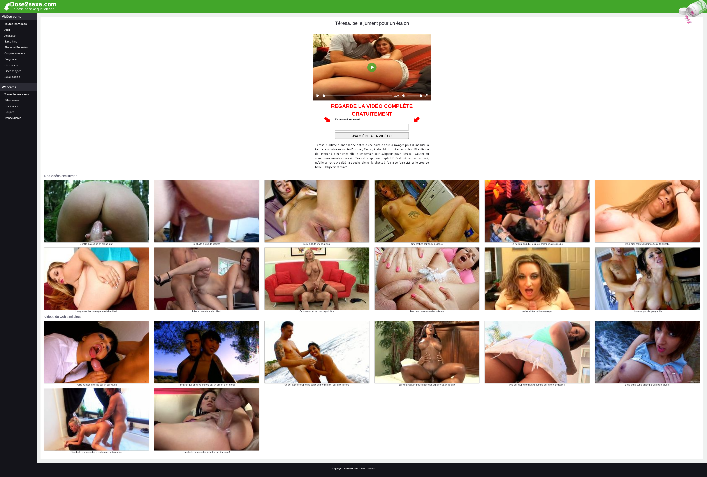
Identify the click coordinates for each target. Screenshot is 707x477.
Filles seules (11, 100)
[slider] (357, 96)
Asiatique (9, 35)
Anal (7, 29)
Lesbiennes (11, 106)
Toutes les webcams (16, 94)
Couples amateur (14, 53)
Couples (9, 112)
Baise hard (10, 41)
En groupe (10, 59)
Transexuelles (12, 117)
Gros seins (11, 65)
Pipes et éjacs (12, 71)
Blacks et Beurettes (16, 47)
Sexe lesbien (12, 76)
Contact (371, 468)
